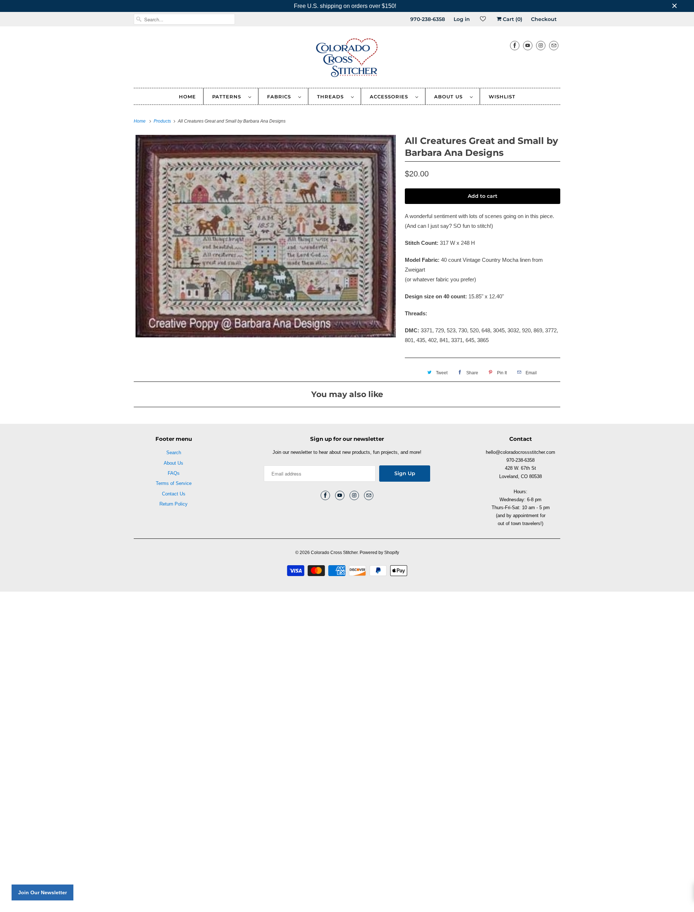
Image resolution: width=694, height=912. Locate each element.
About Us (450, 96)
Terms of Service (174, 483)
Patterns (228, 96)
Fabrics (281, 96)
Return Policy (173, 504)
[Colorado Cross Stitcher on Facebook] (514, 45)
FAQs (174, 473)
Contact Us (173, 494)
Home (187, 96)
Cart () (511, 19)
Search (173, 452)
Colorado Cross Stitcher (334, 552)
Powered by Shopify (379, 552)
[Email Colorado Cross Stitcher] (553, 45)
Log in (462, 19)
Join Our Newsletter (42, 892)
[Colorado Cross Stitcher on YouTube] (527, 45)
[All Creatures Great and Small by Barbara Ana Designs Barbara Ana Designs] (266, 236)
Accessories (391, 96)
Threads (332, 96)
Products (163, 121)
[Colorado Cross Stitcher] (347, 59)
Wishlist (502, 96)
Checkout (544, 19)
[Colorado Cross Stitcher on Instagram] (540, 45)
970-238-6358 (427, 19)
